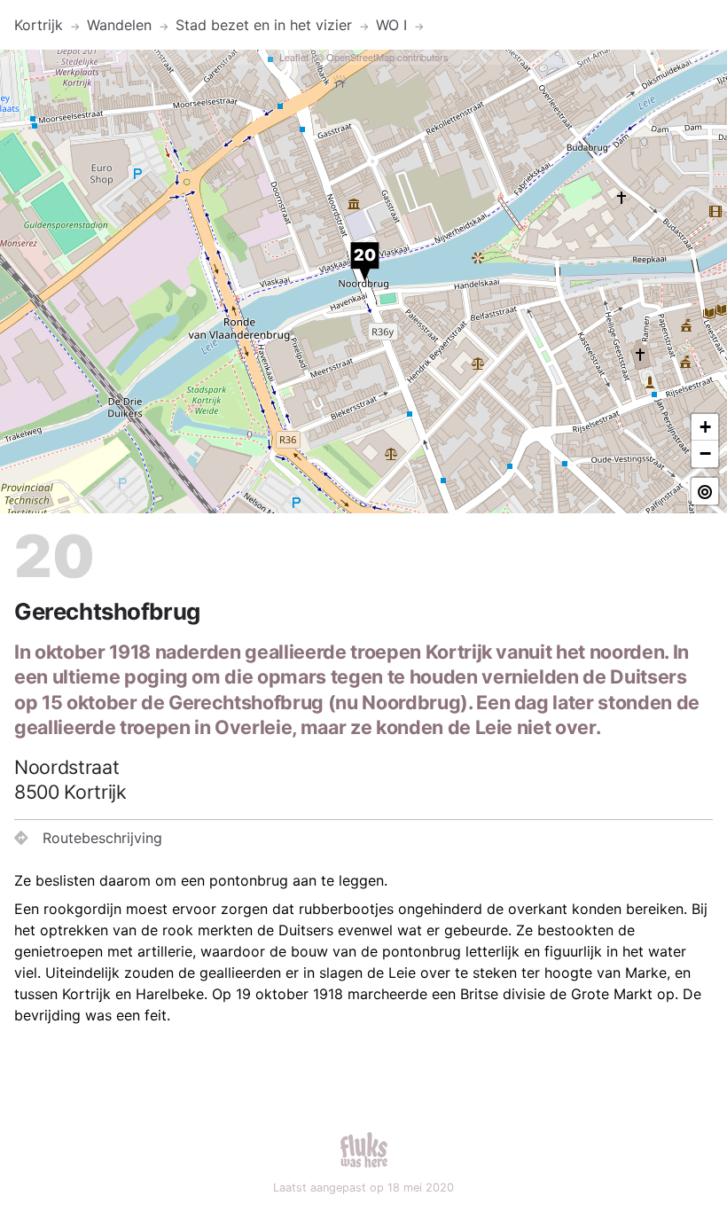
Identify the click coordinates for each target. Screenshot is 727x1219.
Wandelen (119, 25)
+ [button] (705, 427)
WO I (391, 25)
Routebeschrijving (102, 838)
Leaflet (294, 57)
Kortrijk (38, 25)
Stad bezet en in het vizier (264, 25)
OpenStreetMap (360, 57)
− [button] (705, 453)
